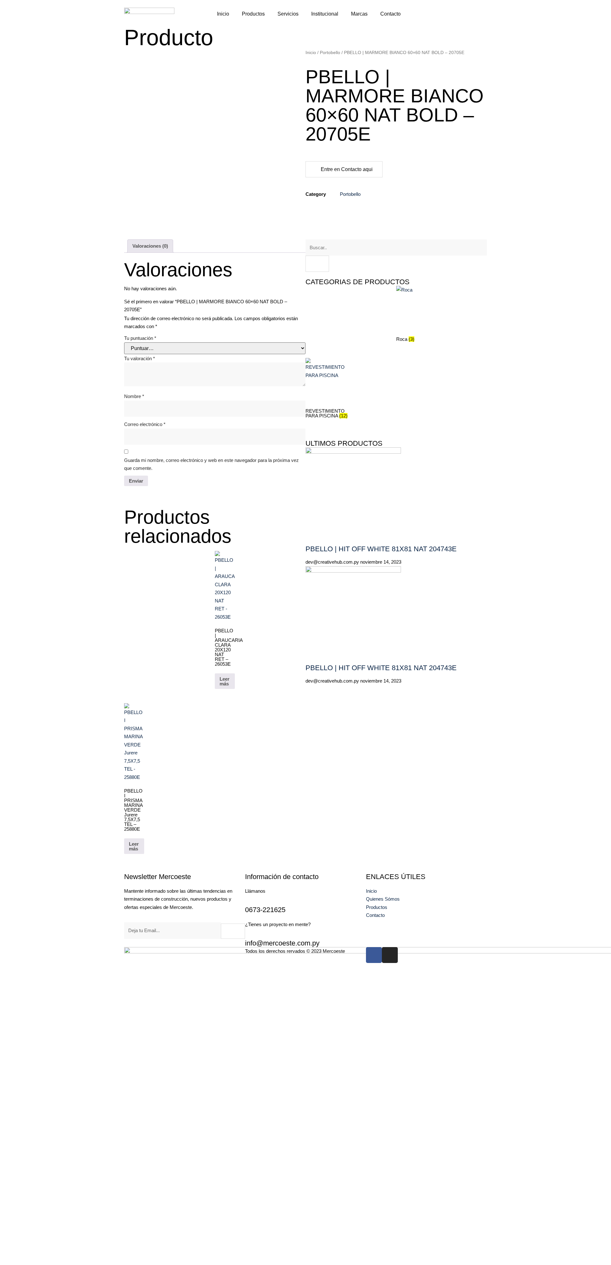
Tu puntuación (140, 338)
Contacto (390, 14)
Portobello (330, 52)
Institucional (324, 14)
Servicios (287, 14)
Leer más (224, 681)
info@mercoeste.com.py (282, 943)
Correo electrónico (144, 424)
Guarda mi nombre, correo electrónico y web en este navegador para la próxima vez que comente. (211, 464)
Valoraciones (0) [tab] (150, 246)
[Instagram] (390, 955)
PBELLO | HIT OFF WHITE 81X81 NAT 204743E (381, 549)
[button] (428, 12)
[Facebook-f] (374, 955)
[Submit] (233, 931)
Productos (253, 14)
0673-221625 (265, 910)
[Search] (317, 264)
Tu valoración (139, 358)
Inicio (223, 14)
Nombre (134, 396)
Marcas (359, 14)
